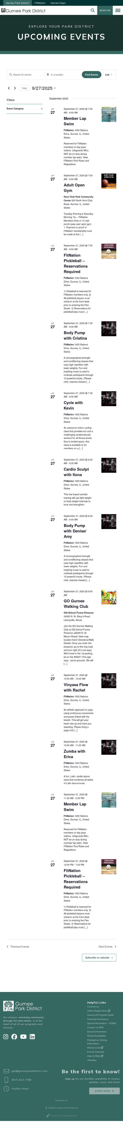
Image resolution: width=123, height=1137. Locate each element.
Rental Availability (96, 1035)
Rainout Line (94, 1047)
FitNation (39, 2)
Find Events (91, 74)
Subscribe (103, 1091)
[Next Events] (15, 88)
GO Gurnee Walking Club (76, 603)
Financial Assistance (97, 1019)
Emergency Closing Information (97, 1042)
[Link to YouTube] (24, 1036)
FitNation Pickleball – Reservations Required (76, 263)
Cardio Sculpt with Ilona (76, 471)
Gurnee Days (58, 2)
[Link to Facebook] (15, 1036)
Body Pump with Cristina (75, 335)
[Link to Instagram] (6, 1036)
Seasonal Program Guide (100, 1014)
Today (24, 88)
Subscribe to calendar (97, 957)
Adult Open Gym (74, 187)
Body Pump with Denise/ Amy (75, 531)
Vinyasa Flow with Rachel (76, 687)
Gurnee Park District (17, 2)
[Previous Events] (9, 88)
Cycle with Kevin (73, 405)
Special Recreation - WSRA (101, 1023)
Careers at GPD (95, 1027)
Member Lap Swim (75, 120)
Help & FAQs (94, 1056)
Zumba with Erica (74, 753)
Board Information (97, 1031)
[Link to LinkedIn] (32, 1036)
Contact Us (93, 1006)
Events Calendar (95, 1051)
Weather (92, 1060)
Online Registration (97, 1010)
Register (105, 10)
